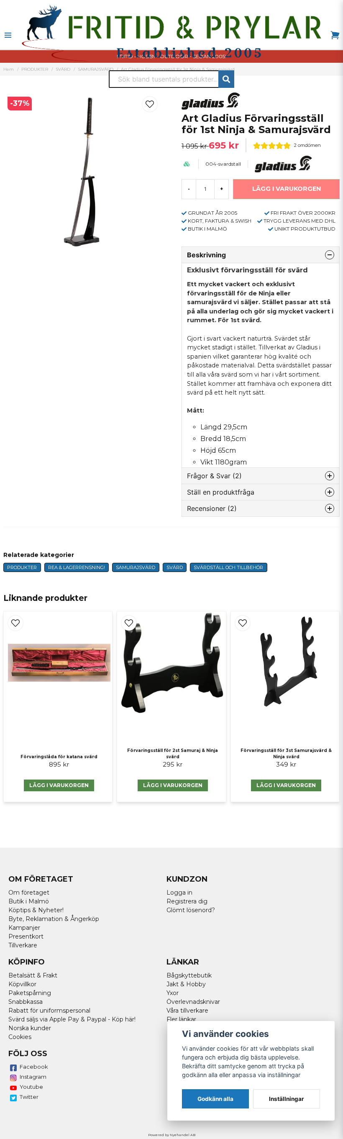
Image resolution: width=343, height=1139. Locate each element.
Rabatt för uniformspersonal (49, 1010)
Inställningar (286, 1098)
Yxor (172, 993)
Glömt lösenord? (190, 910)
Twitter (29, 1096)
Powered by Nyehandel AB (171, 1135)
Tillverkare (22, 945)
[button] (149, 104)
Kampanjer (24, 927)
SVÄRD (174, 567)
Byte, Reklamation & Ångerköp (53, 919)
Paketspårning (29, 993)
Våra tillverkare (187, 1010)
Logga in (179, 892)
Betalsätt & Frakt (32, 975)
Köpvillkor (22, 984)
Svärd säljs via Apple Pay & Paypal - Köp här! (72, 1019)
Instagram (33, 1076)
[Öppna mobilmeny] (8, 35)
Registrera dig (186, 901)
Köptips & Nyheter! (36, 910)
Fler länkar (181, 1019)
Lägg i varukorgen (59, 785)
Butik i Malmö (28, 901)
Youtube (31, 1086)
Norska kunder (29, 1028)
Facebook (34, 1066)
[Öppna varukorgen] (335, 35)
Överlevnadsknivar (193, 1002)
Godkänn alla (215, 1098)
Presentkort (26, 936)
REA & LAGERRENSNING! (76, 567)
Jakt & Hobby (186, 984)
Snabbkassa (25, 1002)
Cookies (19, 1037)
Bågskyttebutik (189, 975)
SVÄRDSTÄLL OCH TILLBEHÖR (228, 567)
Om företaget (28, 892)
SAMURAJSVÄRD (135, 567)
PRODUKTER (22, 567)
